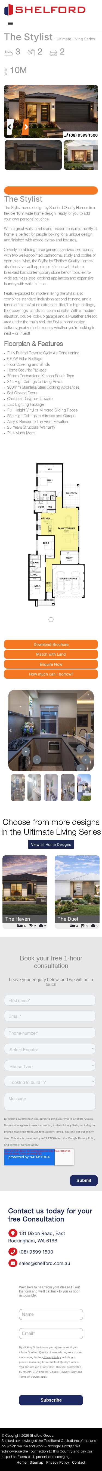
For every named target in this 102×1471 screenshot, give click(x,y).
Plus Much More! (21, 433)
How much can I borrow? (51, 674)
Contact (78, 1462)
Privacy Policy (57, 1462)
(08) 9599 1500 (83, 135)
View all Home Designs (51, 844)
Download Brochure (51, 644)
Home (22, 1462)
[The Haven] (24, 892)
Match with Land (51, 654)
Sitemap (36, 1462)
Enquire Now (51, 664)
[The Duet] (77, 892)
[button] (9, 127)
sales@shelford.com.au (44, 1263)
